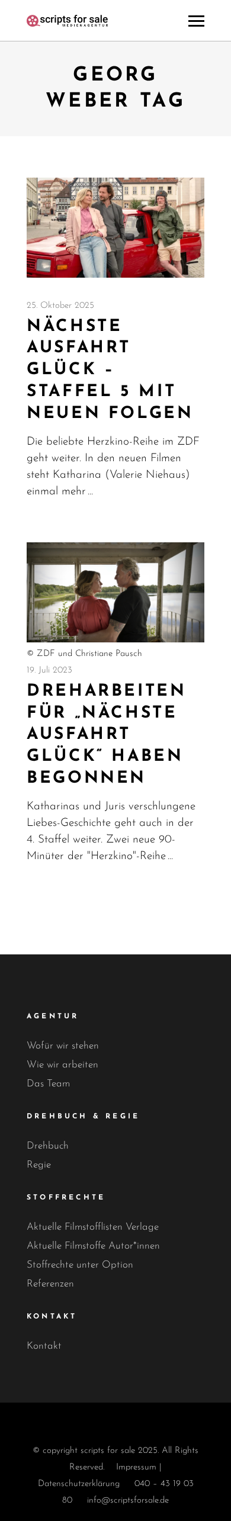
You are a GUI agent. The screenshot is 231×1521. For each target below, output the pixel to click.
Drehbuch (48, 1146)
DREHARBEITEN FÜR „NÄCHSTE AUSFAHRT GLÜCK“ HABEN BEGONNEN (107, 735)
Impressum (136, 1467)
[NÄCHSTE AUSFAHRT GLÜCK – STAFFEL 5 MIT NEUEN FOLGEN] (115, 228)
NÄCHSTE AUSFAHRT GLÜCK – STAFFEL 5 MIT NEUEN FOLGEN (110, 370)
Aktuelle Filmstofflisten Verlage (93, 1227)
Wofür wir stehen (63, 1046)
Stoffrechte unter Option (80, 1265)
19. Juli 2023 (49, 670)
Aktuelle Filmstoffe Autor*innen (93, 1246)
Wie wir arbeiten (62, 1065)
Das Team (48, 1084)
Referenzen (50, 1284)
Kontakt (44, 1346)
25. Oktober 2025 (60, 305)
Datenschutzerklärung (79, 1484)
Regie (39, 1165)
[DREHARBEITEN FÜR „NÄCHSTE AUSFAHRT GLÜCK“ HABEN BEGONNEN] (115, 592)
